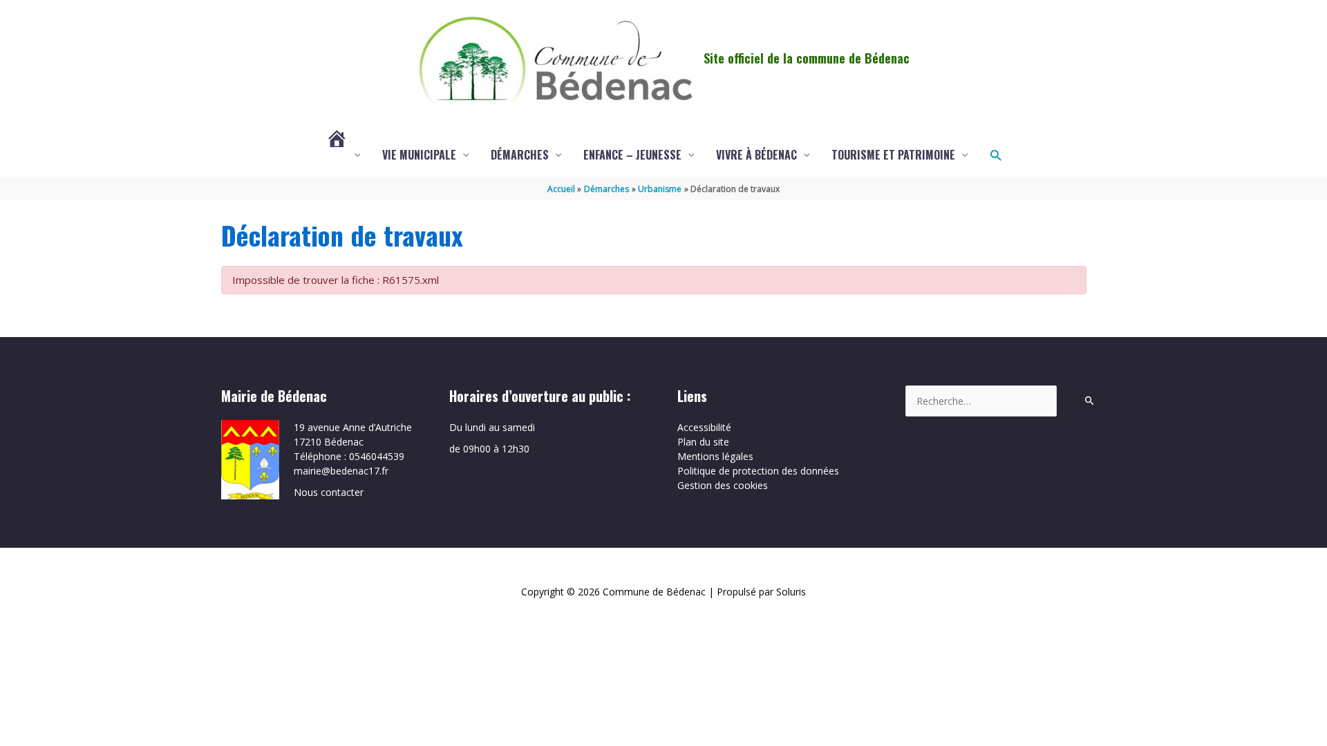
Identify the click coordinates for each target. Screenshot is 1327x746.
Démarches (520, 154)
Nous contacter (329, 492)
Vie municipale (419, 154)
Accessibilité (704, 427)
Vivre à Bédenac (756, 154)
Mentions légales (715, 456)
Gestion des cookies (722, 485)
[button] (995, 155)
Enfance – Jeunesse (632, 154)
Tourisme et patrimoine (893, 154)
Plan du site (703, 441)
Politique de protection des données (758, 470)
